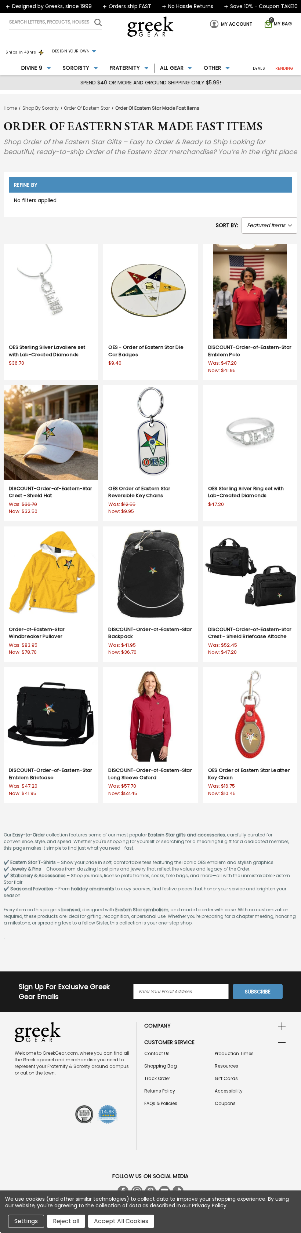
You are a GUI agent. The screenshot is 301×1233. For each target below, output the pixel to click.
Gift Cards (226, 1078)
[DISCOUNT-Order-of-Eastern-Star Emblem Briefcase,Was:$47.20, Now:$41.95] (51, 714)
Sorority (76, 68)
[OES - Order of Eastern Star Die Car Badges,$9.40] (150, 291)
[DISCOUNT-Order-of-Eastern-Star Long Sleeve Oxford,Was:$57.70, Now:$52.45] (150, 714)
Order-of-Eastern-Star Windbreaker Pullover (37, 633)
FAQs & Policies (160, 1103)
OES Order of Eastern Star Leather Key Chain (249, 774)
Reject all (66, 1221)
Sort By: (227, 225)
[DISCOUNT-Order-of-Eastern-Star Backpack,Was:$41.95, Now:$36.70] (150, 573)
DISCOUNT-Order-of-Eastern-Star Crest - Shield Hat (51, 492)
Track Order (157, 1078)
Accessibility (229, 1091)
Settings (26, 1221)
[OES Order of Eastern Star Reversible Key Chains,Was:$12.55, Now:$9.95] (150, 432)
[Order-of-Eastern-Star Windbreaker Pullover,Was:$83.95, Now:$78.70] (51, 573)
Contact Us (157, 1053)
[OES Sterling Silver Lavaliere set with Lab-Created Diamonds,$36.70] (51, 291)
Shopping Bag (160, 1066)
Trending (283, 68)
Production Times (234, 1053)
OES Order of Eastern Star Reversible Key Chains (139, 492)
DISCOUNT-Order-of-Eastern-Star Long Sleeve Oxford (150, 774)
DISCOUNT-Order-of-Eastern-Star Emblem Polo (250, 351)
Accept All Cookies (121, 1221)
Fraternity (125, 68)
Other (212, 68)
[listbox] (269, 225)
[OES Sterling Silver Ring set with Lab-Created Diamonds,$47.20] (250, 432)
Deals (259, 68)
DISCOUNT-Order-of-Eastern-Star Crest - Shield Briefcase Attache (250, 633)
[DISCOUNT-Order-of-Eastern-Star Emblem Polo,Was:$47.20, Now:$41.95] (250, 291)
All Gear (172, 68)
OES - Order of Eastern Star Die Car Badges (146, 351)
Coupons (225, 1103)
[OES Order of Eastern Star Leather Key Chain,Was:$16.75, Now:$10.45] (250, 714)
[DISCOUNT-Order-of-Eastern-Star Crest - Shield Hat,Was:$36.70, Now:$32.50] (51, 432)
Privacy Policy (209, 1205)
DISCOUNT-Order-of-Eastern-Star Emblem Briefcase (51, 774)
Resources (226, 1066)
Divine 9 (32, 68)
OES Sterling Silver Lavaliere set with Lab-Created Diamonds (47, 351)
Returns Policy (159, 1091)
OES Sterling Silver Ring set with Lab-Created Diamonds (246, 492)
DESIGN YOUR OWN (71, 51)
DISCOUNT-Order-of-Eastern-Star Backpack (150, 633)
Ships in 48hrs (21, 52)
